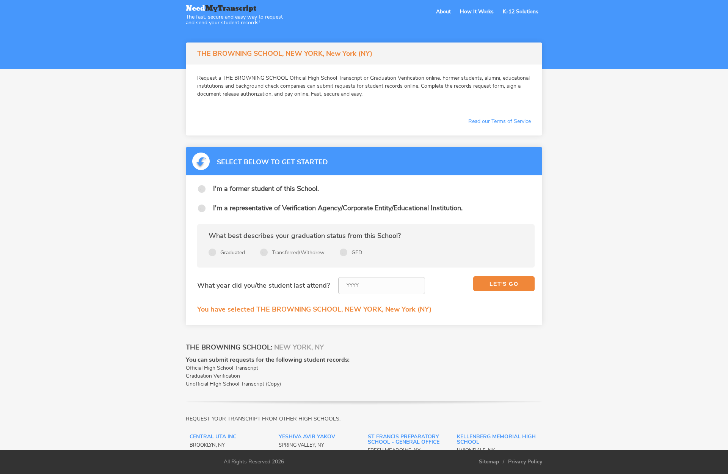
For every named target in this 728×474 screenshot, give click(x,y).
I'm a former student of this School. (266, 188)
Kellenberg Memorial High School (496, 440)
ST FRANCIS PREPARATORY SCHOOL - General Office (403, 440)
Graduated (232, 252)
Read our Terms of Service (499, 121)
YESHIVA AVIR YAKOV (307, 437)
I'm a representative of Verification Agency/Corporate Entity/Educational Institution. (338, 208)
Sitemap (489, 462)
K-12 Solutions (520, 11)
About (443, 11)
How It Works (477, 11)
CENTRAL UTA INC (213, 437)
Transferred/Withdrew (298, 252)
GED (356, 252)
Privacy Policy (525, 462)
